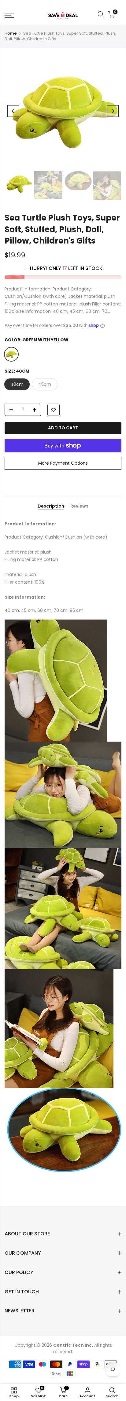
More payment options (63, 463)
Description (51, 506)
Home (11, 33)
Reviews (79, 506)
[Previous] (13, 111)
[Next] (113, 111)
